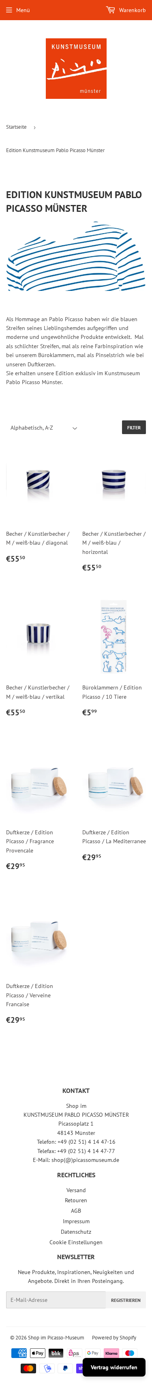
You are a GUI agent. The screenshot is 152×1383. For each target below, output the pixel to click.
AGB (76, 1210)
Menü (23, 10)
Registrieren (126, 1300)
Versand (76, 1190)
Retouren (76, 1200)
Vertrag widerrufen (114, 1367)
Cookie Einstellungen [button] (76, 1242)
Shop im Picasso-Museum (56, 1337)
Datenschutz (76, 1231)
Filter (134, 427)
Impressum (76, 1221)
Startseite (16, 126)
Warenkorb (132, 10)
